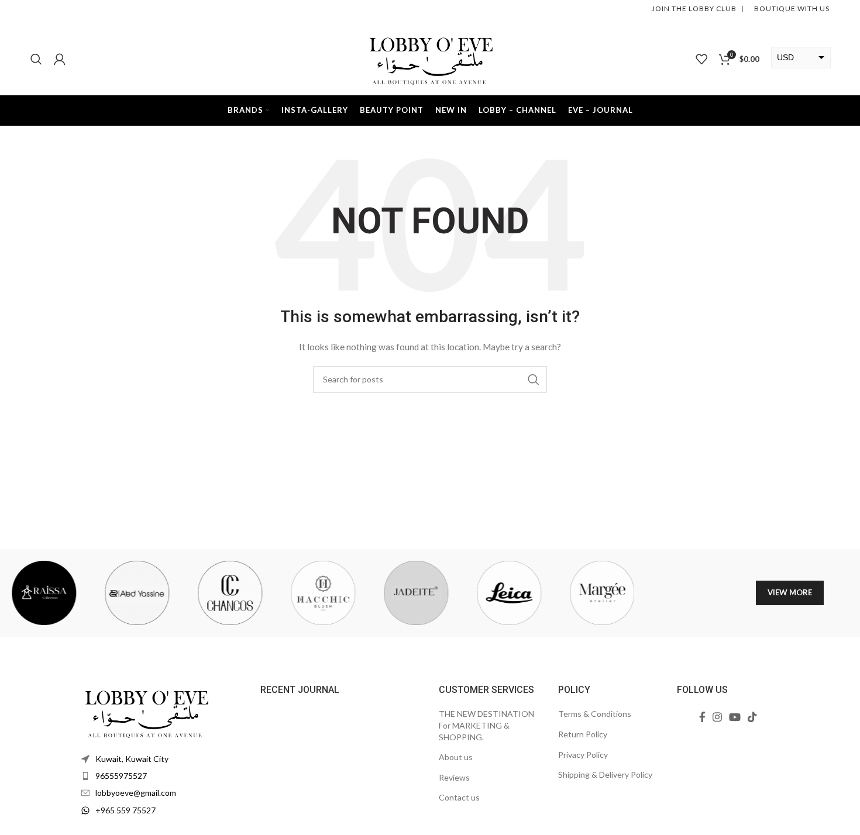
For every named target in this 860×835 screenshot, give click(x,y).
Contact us (459, 797)
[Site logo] (430, 58)
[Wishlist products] (701, 59)
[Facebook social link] (702, 717)
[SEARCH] (533, 379)
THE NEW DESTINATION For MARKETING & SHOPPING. (486, 725)
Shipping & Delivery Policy (605, 774)
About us (456, 757)
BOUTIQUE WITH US (791, 8)
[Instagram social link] (717, 717)
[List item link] (162, 776)
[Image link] (145, 711)
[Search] (36, 59)
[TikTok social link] (752, 717)
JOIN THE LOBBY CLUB (694, 8)
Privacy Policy (583, 755)
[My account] (59, 59)
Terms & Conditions (594, 714)
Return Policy (582, 734)
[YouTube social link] (734, 717)
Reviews (454, 777)
